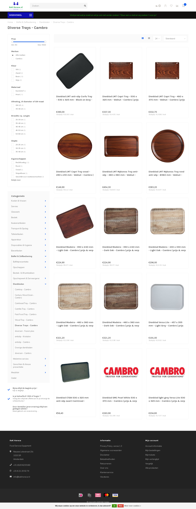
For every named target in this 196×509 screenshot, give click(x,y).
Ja (114, 506)
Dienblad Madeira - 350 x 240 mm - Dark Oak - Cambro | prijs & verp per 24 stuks (120, 250)
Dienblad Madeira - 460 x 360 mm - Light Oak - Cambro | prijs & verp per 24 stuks (74, 325)
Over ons (104, 468)
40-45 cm (21, 127)
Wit (18, 69)
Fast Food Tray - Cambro (25, 314)
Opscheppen (19, 267)
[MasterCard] (106, 495)
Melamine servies (21, 359)
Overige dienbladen (23, 347)
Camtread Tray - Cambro (26, 303)
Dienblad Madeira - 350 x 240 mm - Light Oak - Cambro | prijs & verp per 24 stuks (74, 250)
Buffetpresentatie (20, 262)
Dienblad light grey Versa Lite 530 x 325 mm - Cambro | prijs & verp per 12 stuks (167, 401)
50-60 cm (21, 134)
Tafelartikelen (17, 234)
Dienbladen (18, 284)
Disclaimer (104, 455)
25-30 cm (21, 119)
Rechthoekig (22, 162)
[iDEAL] (80, 495)
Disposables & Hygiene (21, 245)
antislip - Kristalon (23, 336)
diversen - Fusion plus (24, 331)
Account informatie (153, 446)
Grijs (19, 80)
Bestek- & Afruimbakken (23, 273)
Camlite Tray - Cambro (24, 309)
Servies (14, 206)
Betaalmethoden (107, 459)
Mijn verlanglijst (152, 459)
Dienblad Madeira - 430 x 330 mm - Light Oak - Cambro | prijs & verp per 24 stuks (167, 250)
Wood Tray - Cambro (24, 320)
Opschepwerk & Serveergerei (26, 278)
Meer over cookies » (132, 506)
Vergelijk (149, 463)
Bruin (19, 76)
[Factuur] (89, 495)
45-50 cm (21, 130)
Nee (120, 506)
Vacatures (104, 477)
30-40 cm (21, 109)
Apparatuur (16, 239)
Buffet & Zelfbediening (21, 256)
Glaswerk (15, 212)
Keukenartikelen (18, 223)
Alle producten (151, 468)
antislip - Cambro (22, 342)
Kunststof (21, 91)
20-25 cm (21, 144)
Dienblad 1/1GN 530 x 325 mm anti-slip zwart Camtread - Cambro (72, 401)
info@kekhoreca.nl (21, 477)
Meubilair (15, 372)
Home (10, 22)
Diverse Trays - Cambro (26, 325)
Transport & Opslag (19, 228)
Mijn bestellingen (152, 450)
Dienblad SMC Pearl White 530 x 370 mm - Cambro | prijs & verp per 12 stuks (119, 401)
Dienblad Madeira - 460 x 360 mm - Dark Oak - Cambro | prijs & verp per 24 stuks (120, 325)
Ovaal (19, 170)
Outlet (13, 378)
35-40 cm (21, 123)
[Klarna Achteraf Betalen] (98, 495)
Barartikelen (16, 250)
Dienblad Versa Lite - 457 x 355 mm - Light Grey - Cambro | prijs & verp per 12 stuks (166, 325)
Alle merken (20, 55)
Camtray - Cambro (23, 289)
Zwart (19, 73)
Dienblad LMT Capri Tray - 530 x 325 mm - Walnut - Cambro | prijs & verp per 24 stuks (120, 99)
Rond (19, 166)
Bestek (14, 217)
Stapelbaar (21, 173)
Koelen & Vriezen (18, 201)
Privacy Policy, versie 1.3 (111, 446)
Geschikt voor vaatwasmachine (30, 177)
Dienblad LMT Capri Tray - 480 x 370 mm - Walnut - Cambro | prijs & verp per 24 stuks (167, 99)
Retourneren (105, 463)
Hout (19, 94)
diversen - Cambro (23, 353)
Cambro (19, 59)
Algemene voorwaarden (111, 450)
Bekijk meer (16, 180)
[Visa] (115, 495)
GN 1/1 (19, 105)
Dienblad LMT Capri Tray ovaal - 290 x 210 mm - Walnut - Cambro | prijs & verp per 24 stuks (74, 175)
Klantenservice (106, 472)
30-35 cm (21, 148)
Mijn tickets (150, 455)
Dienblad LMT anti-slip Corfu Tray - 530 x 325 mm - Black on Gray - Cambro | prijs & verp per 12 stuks (74, 99)
